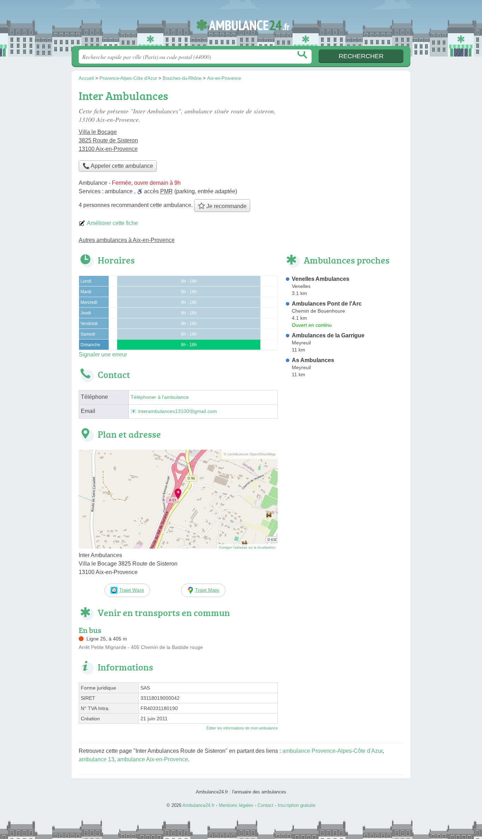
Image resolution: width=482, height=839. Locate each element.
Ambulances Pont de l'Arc (327, 304)
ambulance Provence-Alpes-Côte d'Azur (332, 751)
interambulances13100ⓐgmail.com (177, 411)
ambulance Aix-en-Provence (152, 759)
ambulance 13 (96, 759)
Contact (265, 805)
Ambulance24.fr (241, 25)
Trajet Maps (207, 590)
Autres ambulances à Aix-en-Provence (127, 240)
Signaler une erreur (103, 354)
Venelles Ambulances (320, 279)
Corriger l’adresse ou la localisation (247, 547)
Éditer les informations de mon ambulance (242, 728)
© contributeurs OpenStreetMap (250, 454)
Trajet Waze (131, 590)
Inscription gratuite (296, 805)
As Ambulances (313, 360)
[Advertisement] (344, 136)
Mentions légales (236, 805)
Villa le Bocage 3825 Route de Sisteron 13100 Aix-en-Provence (108, 140)
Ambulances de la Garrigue (328, 335)
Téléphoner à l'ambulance (160, 397)
